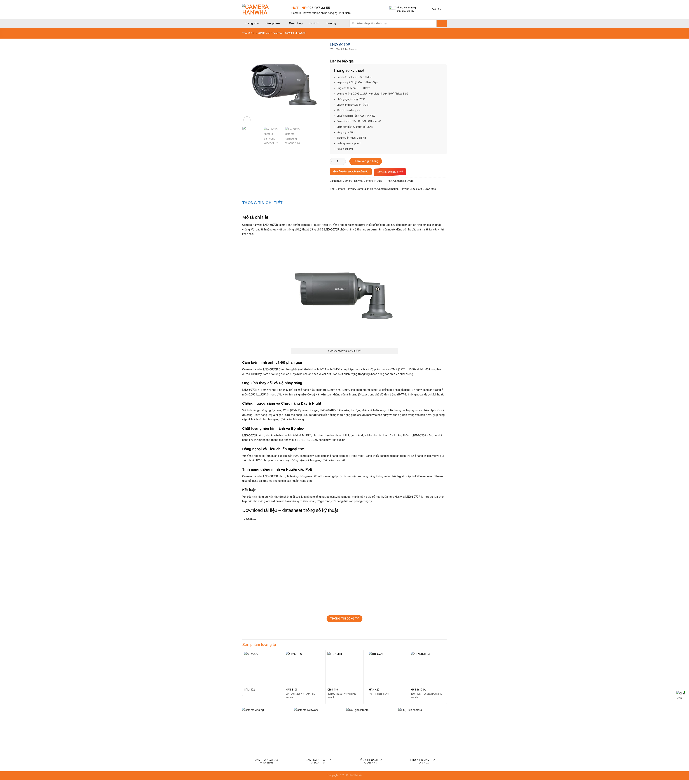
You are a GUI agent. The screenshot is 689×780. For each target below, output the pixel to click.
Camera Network (295, 33)
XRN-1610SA (418, 689)
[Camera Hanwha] (264, 9)
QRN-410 (332, 689)
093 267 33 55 (319, 8)
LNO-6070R (431, 188)
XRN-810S (292, 689)
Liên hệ (331, 23)
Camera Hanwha (352, 180)
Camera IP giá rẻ (366, 188)
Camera (277, 33)
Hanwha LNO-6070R (411, 188)
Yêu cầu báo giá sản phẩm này (351, 171)
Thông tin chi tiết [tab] (262, 203)
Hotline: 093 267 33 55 (390, 171)
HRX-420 (374, 689)
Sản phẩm (273, 23)
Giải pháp (296, 23)
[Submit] (442, 23)
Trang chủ (252, 23)
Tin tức (314, 23)
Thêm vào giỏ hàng (365, 161)
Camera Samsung (388, 188)
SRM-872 (249, 689)
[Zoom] (246, 119)
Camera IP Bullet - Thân (378, 180)
